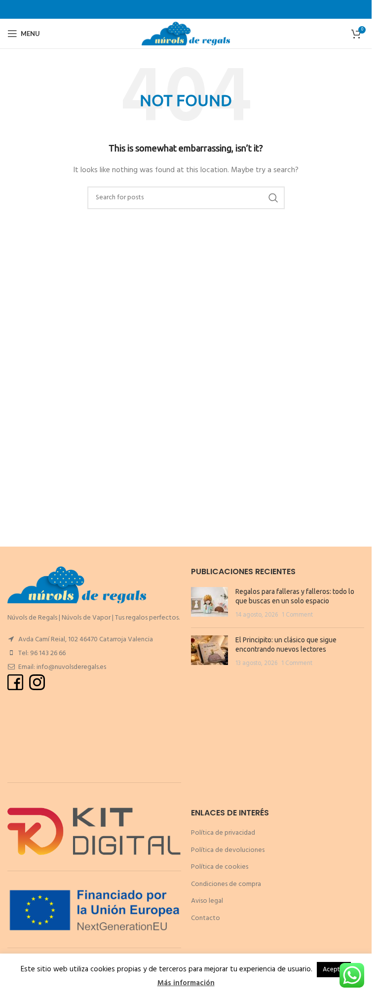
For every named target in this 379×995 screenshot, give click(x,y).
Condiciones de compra (226, 884)
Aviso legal (207, 901)
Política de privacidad (223, 833)
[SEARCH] (273, 197)
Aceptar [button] (334, 969)
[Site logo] (186, 33)
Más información (186, 983)
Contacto (205, 918)
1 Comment (297, 615)
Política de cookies (219, 867)
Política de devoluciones (228, 850)
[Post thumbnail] (209, 603)
